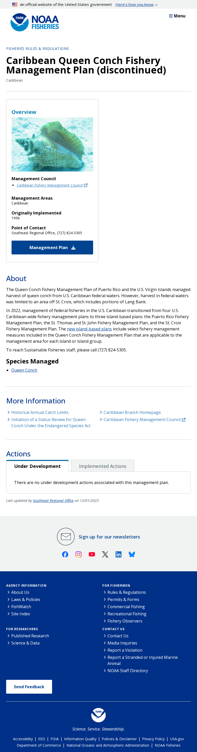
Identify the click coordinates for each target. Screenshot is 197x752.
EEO (41, 738)
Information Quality (80, 738)
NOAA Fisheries (168, 745)
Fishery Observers (124, 621)
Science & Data (25, 643)
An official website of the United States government (87, 4)
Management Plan (49, 247)
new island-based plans (89, 329)
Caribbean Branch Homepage (132, 412)
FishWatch (21, 606)
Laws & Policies (25, 599)
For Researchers (22, 629)
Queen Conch (24, 370)
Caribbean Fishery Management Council (50, 185)
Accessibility (23, 738)
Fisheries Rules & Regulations (37, 48)
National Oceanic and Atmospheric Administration (107, 745)
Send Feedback (29, 687)
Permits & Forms (123, 599)
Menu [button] (179, 16)
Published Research (30, 636)
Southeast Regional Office (53, 500)
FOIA (55, 738)
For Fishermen (116, 585)
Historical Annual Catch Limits (39, 412)
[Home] (33, 21)
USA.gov (177, 738)
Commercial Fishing (126, 606)
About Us (20, 592)
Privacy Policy (153, 738)
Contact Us (113, 629)
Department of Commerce (39, 745)
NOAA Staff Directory (127, 670)
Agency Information (26, 585)
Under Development (37, 466)
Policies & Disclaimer (119, 738)
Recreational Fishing (126, 614)
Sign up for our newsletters (109, 537)
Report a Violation (124, 650)
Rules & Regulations (126, 592)
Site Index (20, 614)
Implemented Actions (102, 466)
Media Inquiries (122, 643)
